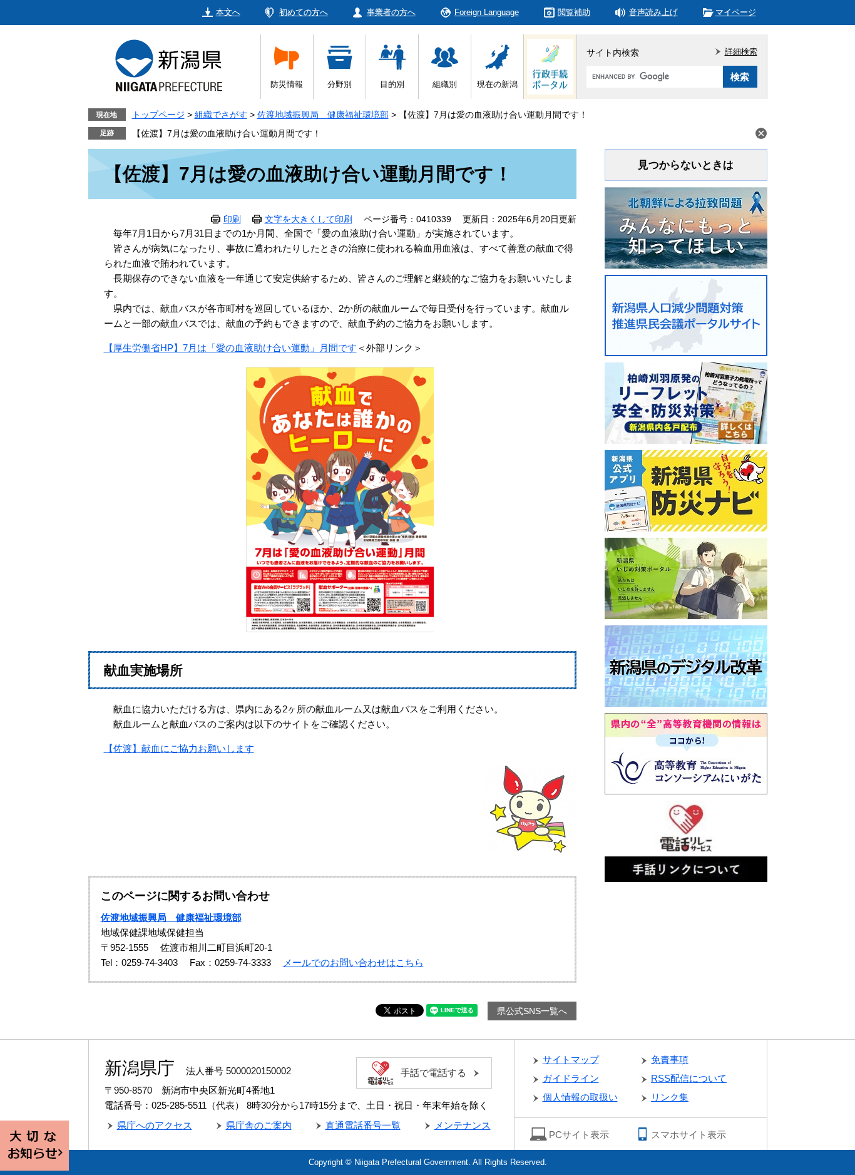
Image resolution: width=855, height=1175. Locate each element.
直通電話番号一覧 (363, 1125)
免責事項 (670, 1059)
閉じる (761, 133)
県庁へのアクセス (154, 1125)
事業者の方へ (391, 12)
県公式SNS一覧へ (532, 1011)
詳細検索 (741, 51)
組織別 (445, 84)
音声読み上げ (653, 12)
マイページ (735, 12)
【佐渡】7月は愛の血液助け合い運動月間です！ (226, 133)
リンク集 (670, 1097)
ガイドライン (571, 1078)
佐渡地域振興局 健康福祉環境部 (323, 115)
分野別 (339, 84)
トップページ (158, 115)
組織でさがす (221, 115)
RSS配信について (689, 1078)
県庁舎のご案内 (259, 1125)
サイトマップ (571, 1059)
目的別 (392, 84)
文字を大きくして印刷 (308, 219)
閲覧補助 (574, 12)
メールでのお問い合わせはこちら (353, 962)
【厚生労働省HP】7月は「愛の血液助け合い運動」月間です (230, 347)
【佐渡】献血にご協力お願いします (179, 748)
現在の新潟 (497, 84)
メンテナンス (462, 1125)
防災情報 (286, 84)
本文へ (228, 12)
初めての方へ (303, 12)
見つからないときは (686, 165)
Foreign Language (486, 12)
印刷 (232, 219)
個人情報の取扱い (580, 1097)
